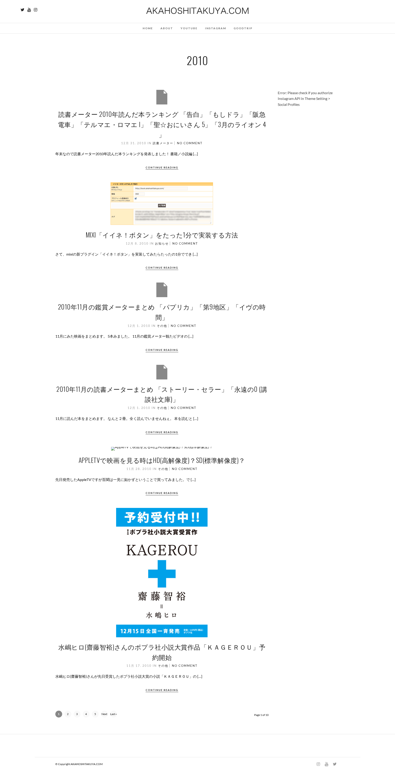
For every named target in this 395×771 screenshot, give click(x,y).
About (166, 28)
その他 (162, 326)
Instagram (215, 28)
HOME (148, 28)
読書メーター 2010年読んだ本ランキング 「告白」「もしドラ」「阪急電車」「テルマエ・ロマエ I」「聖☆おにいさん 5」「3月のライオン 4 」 (162, 124)
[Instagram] (35, 10)
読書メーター (163, 143)
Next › (104, 715)
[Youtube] (29, 10)
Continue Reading (162, 167)
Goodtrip (243, 28)
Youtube (189, 28)
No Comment (190, 143)
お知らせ (162, 243)
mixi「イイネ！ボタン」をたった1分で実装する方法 (162, 234)
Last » (113, 714)
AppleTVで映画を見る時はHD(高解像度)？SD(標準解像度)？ (162, 460)
